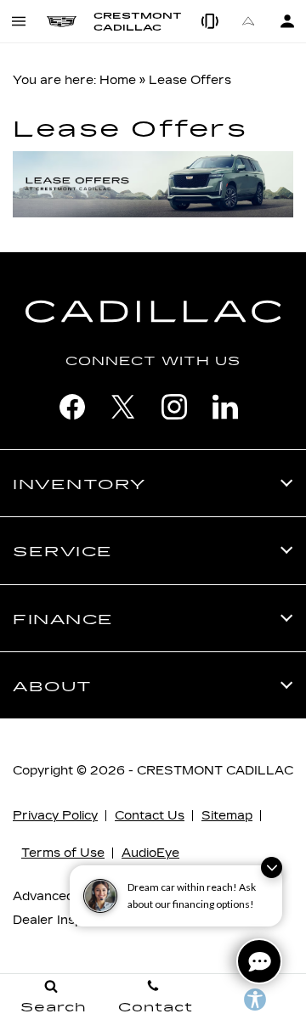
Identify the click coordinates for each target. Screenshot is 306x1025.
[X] (123, 407)
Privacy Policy (55, 815)
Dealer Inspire (56, 920)
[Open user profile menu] (287, 21)
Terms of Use (63, 853)
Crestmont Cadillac (215, 770)
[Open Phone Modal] (210, 21)
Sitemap (226, 815)
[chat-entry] (259, 961)
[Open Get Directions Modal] (249, 21)
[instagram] (174, 407)
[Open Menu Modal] (19, 21)
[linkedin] (225, 407)
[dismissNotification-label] (271, 867)
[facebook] (72, 407)
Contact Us (149, 815)
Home (117, 80)
